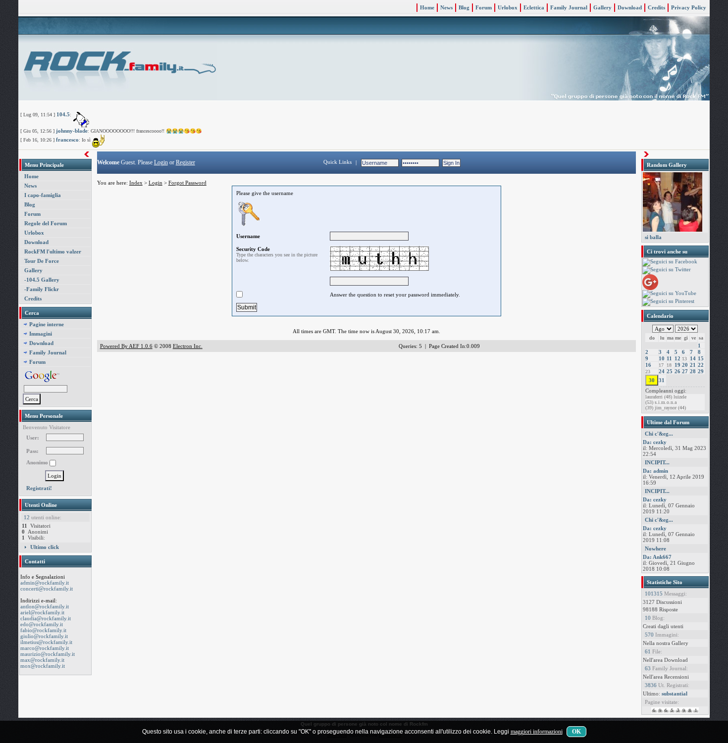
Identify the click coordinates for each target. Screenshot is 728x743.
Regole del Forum (45, 223)
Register (185, 162)
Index (136, 183)
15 (701, 358)
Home (427, 7)
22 (701, 365)
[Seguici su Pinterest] (668, 301)
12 (677, 358)
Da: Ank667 (657, 557)
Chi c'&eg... (659, 434)
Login (161, 162)
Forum (483, 7)
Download (630, 7)
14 (693, 358)
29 (701, 371)
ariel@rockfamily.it (42, 612)
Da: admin (655, 471)
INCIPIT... (657, 462)
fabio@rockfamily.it (43, 630)
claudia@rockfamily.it (45, 618)
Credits (656, 7)
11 (669, 358)
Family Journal (568, 7)
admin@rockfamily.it (44, 583)
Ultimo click (44, 547)
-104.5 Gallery (41, 280)
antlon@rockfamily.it (44, 606)
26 (677, 371)
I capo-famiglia (42, 195)
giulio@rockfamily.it (44, 636)
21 (693, 365)
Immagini (40, 334)
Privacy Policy (688, 7)
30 (652, 380)
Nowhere (655, 548)
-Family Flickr (41, 289)
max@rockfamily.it (42, 660)
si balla (653, 237)
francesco (67, 140)
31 (662, 380)
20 (685, 365)
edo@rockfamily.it (41, 624)
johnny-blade (72, 131)
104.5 (63, 114)
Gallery (602, 7)
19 (677, 365)
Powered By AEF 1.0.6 (126, 346)
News (446, 7)
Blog (464, 7)
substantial (674, 693)
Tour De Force (41, 261)
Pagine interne (46, 324)
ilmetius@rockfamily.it (46, 642)
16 (648, 365)
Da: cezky (655, 442)
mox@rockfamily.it (42, 666)
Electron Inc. (188, 346)
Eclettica (533, 7)
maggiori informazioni (537, 731)
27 (685, 371)
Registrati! (39, 488)
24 (662, 371)
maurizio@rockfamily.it (47, 654)
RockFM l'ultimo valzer (52, 251)
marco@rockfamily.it (44, 648)
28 (693, 371)
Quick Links (337, 162)
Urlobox (508, 7)
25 (670, 371)
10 (662, 358)
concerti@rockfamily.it (46, 589)
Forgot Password (187, 183)
